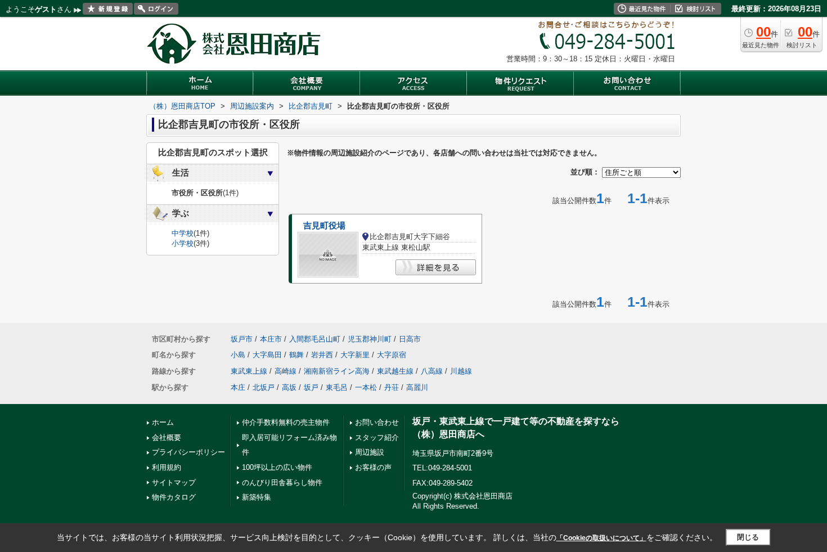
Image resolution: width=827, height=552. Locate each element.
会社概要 (166, 437)
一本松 (366, 387)
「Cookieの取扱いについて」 (601, 538)
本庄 (238, 387)
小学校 (183, 243)
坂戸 (311, 387)
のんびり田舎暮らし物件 (282, 482)
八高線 (432, 371)
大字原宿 (391, 355)
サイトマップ (174, 482)
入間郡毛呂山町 (314, 339)
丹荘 (391, 387)
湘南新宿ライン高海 (337, 371)
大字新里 (355, 355)
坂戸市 (242, 339)
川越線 (461, 371)
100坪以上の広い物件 (277, 467)
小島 (238, 355)
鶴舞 (296, 355)
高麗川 (417, 387)
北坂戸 (264, 387)
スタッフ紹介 (377, 437)
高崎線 (285, 371)
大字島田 (267, 355)
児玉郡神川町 (370, 339)
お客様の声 (373, 467)
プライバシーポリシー (188, 452)
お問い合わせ (377, 422)
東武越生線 (395, 371)
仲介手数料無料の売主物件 (286, 422)
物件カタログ (174, 497)
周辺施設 (369, 452)
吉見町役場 (324, 225)
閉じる (748, 537)
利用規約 (166, 467)
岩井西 (322, 355)
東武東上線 (249, 371)
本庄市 (271, 339)
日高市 (410, 339)
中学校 (183, 233)
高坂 (289, 387)
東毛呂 (337, 387)
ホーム (163, 422)
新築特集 (256, 497)
